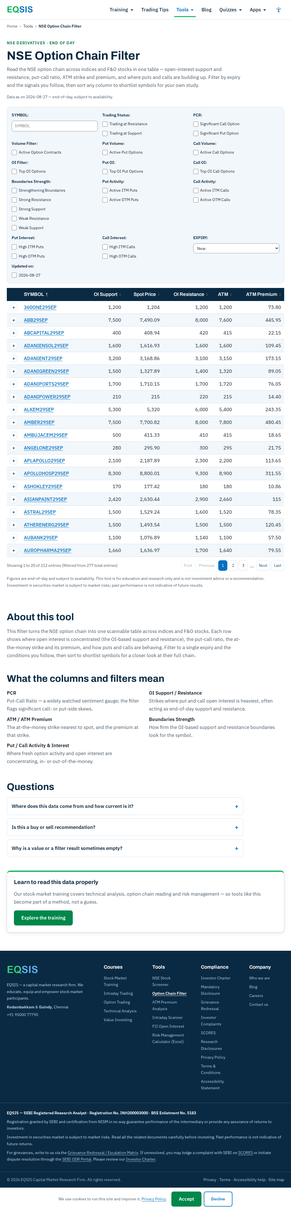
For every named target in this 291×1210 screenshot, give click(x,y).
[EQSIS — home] (20, 10)
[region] (145, 422)
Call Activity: (204, 181)
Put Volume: (113, 143)
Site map (276, 1179)
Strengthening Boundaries (42, 190)
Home (12, 26)
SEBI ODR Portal (76, 1159)
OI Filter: (20, 162)
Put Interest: (23, 237)
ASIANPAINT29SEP (45, 499)
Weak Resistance (34, 218)
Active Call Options (217, 152)
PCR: (197, 115)
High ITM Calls (122, 246)
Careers (256, 995)
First (188, 565)
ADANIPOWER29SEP (47, 397)
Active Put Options (126, 152)
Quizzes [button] (227, 10)
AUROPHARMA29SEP (47, 550)
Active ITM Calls (214, 190)
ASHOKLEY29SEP (43, 486)
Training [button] (119, 10)
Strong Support (32, 209)
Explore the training (43, 918)
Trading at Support (125, 133)
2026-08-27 (29, 275)
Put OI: (108, 162)
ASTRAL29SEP (40, 512)
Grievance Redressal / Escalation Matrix (103, 1152)
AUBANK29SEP (41, 537)
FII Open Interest (168, 1026)
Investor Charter (215, 978)
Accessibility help (249, 1179)
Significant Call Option (220, 123)
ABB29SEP (36, 320)
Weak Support (31, 227)
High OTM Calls (122, 256)
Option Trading (117, 1002)
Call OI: (200, 162)
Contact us (258, 1004)
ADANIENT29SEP (43, 358)
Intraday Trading (118, 993)
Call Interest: (114, 237)
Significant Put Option (219, 133)
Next (263, 565)
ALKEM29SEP (39, 409)
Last (277, 565)
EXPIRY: (200, 237)
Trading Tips (155, 10)
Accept (186, 1199)
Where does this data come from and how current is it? (72, 806)
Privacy (209, 1179)
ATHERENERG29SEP (46, 525)
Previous (207, 565)
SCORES (208, 1032)
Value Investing (118, 1019)
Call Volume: (204, 143)
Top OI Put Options (126, 171)
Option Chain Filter (169, 993)
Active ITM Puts (123, 190)
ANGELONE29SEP (43, 448)
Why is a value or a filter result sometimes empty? (67, 848)
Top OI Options (32, 171)
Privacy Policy (213, 1057)
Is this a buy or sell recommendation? (53, 827)
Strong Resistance (35, 199)
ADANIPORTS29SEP (46, 384)
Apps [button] (255, 10)
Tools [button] (182, 10)
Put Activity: (113, 181)
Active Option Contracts (40, 152)
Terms (224, 1179)
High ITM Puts (31, 246)
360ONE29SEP (40, 307)
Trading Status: (116, 115)
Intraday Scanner (167, 1017)
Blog (206, 10)
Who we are (259, 978)
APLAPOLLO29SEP (44, 460)
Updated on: (23, 266)
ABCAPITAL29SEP (44, 333)
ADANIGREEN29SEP (46, 371)
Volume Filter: (25, 143)
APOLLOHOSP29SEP (46, 473)
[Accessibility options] (278, 9)
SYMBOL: (20, 115)
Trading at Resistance (128, 123)
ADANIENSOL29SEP (46, 345)
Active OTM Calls (215, 199)
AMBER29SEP (39, 422)
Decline (218, 1198)
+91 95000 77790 (22, 1014)
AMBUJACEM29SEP (46, 435)
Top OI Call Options (217, 171)
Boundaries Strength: (31, 181)
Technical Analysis (120, 1010)
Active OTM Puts (124, 199)
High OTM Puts (32, 256)
